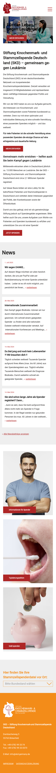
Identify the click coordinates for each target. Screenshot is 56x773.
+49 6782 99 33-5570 (17, 748)
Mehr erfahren (16, 38)
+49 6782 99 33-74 (16, 745)
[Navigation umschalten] (50, 10)
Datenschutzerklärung (27, 764)
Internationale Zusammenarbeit (21, 305)
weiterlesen (31, 287)
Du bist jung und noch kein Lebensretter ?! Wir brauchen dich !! (25, 353)
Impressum (8, 764)
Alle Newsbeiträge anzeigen (16, 434)
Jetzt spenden (13, 233)
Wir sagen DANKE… (15, 267)
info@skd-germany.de (20, 754)
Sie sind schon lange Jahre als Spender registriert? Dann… (25, 399)
